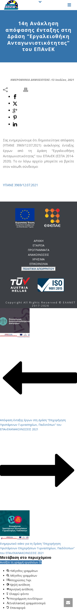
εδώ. (45, 278)
